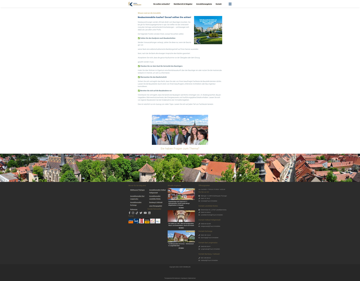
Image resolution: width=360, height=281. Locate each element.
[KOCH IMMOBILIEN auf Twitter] (141, 213)
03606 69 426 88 (206, 223)
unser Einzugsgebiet (155, 206)
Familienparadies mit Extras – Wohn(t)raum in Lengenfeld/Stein (181, 244)
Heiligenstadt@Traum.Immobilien (210, 226)
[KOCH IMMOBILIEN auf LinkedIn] (150, 213)
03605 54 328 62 (206, 212)
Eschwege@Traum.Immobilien (209, 237)
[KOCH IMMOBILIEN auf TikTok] (137, 213)
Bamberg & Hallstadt (155, 202)
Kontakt (219, 4)
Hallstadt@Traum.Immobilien (209, 260)
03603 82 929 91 (206, 246)
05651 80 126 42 (206, 235)
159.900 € (181, 207)
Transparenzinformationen (172, 278)
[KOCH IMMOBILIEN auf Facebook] (129, 213)
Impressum (184, 278)
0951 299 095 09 (206, 258)
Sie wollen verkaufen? (161, 4)
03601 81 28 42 (205, 198)
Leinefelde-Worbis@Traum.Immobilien (212, 215)
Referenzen (133, 209)
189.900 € (181, 228)
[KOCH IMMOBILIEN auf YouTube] (145, 213)
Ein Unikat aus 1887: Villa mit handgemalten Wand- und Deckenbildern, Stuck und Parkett (181, 224)
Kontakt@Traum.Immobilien (209, 201)
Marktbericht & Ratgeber (183, 4)
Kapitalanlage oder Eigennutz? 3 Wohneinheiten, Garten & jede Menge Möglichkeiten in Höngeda (179, 203)
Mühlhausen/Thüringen (137, 190)
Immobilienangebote (204, 4)
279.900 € (181, 248)
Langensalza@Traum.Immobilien (210, 249)
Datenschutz (192, 278)
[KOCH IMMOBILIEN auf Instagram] (133, 213)
